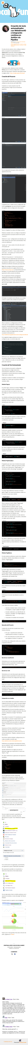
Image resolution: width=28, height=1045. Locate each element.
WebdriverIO (16, 44)
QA (12, 44)
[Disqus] (14, 977)
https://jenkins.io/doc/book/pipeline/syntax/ (12, 741)
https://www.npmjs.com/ (8, 269)
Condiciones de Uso (8, 1041)
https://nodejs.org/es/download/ (17, 73)
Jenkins (21, 44)
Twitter (12, 934)
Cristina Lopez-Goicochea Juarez (14, 945)
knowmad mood (22, 1042)
